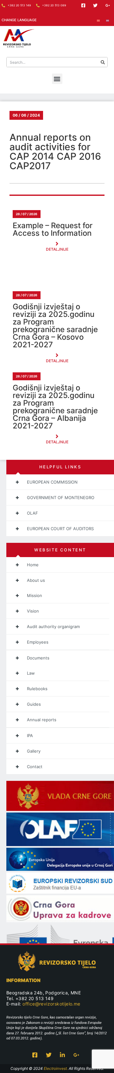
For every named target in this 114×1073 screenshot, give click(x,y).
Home (33, 564)
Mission (34, 595)
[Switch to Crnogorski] (98, 19)
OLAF (32, 513)
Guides (34, 704)
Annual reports (41, 719)
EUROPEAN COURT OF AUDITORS (60, 528)
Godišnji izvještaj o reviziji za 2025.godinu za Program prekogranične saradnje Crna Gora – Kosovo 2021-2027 (55, 326)
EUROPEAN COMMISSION (52, 482)
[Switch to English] (107, 19)
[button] (57, 79)
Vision (33, 611)
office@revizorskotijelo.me (51, 1003)
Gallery (34, 751)
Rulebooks (37, 688)
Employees (37, 642)
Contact (34, 766)
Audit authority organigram (53, 626)
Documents (38, 657)
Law (31, 673)
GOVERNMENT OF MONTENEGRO (60, 497)
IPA (30, 735)
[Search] (102, 62)
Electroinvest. (56, 1068)
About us (36, 580)
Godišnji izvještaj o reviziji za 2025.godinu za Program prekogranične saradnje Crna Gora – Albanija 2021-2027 (55, 407)
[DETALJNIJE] (57, 244)
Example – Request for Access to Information (52, 229)
